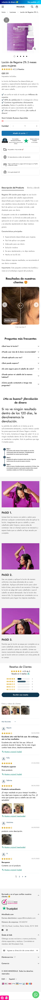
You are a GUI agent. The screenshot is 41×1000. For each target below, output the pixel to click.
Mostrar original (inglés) (13, 752)
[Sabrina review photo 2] (19, 808)
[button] (36, 6)
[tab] (16, 326)
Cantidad (5, 126)
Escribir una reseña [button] (20, 695)
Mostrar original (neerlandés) (14, 816)
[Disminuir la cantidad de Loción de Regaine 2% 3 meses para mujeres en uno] (13, 126)
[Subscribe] (37, 950)
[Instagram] (7, 930)
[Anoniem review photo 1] (7, 839)
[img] (7, 733)
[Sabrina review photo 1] (7, 808)
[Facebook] (2, 930)
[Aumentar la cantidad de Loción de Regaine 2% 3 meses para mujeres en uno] (36, 126)
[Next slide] (36, 304)
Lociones (13, 12)
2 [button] (19, 876)
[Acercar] (34, 48)
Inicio (3, 12)
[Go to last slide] (4, 304)
